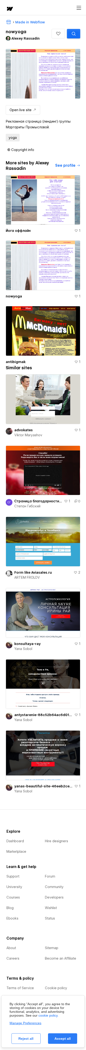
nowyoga (14, 296)
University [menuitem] (14, 887)
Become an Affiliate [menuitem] (60, 958)
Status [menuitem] (50, 918)
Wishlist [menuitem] (51, 908)
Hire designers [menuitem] (56, 841)
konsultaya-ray (27, 644)
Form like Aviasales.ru (33, 572)
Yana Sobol (23, 649)
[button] (58, 33)
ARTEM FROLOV (27, 577)
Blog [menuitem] (10, 908)
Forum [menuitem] (50, 876)
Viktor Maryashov (28, 435)
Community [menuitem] (54, 887)
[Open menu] (79, 8)
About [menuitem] (11, 948)
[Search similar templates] (73, 33)
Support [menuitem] (12, 876)
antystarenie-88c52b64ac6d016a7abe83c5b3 (43, 715)
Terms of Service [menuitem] (20, 988)
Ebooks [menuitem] (12, 918)
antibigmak (16, 362)
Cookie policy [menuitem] (56, 988)
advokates (23, 430)
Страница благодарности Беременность (38, 501)
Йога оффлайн (18, 231)
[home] (9, 9)
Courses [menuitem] (13, 897)
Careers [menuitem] (12, 958)
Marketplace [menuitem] (16, 851)
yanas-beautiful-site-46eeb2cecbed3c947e (43, 786)
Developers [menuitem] (54, 897)
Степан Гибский (27, 506)
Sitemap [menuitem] (51, 948)
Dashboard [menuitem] (15, 841)
